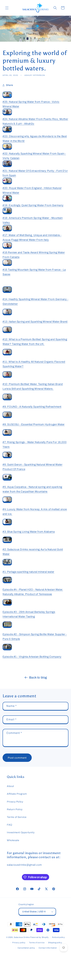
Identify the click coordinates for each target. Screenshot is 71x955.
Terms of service (37, 943)
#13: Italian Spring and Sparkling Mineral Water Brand (35, 321)
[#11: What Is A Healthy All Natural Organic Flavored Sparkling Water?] (7, 354)
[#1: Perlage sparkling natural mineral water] (7, 564)
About (10, 786)
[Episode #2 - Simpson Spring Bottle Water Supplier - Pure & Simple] (7, 627)
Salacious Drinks (22, 937)
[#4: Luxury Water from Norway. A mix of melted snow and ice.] (7, 502)
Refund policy (58, 937)
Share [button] (9, 85)
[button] (7, 8)
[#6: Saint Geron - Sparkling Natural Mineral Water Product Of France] (7, 457)
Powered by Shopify (39, 937)
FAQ (9, 824)
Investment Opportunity (20, 832)
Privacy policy (19, 943)
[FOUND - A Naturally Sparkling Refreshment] (7, 399)
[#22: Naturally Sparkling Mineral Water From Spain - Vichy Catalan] (7, 149)
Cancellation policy (26, 948)
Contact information (48, 948)
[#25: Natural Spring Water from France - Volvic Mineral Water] (7, 97)
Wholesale (13, 840)
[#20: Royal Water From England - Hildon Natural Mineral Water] (7, 183)
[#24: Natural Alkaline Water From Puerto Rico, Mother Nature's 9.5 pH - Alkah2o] (7, 114)
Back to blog (38, 677)
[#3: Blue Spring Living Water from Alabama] (7, 524)
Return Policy (15, 809)
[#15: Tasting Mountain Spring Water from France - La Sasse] (7, 265)
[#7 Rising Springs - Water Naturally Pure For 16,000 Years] (7, 435)
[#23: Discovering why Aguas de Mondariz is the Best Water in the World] (7, 131)
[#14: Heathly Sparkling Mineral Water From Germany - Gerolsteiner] (7, 292)
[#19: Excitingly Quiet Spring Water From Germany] (7, 200)
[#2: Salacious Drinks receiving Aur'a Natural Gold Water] (7, 542)
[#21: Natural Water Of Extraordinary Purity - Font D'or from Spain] (7, 166)
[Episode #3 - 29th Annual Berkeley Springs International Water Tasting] (7, 604)
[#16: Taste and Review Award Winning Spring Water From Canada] (7, 247)
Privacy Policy (15, 801)
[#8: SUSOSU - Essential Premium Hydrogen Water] (7, 417)
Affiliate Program (17, 794)
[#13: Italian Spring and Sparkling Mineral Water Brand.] (7, 314)
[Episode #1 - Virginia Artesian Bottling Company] (7, 649)
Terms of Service (17, 817)
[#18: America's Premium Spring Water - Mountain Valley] (7, 213)
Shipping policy (55, 943)
